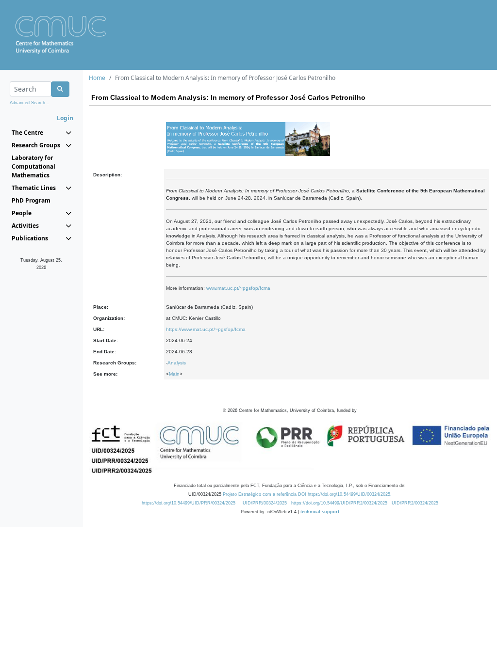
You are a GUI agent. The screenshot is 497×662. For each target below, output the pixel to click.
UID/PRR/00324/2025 (265, 503)
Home (97, 78)
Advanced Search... (30, 102)
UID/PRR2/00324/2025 (415, 503)
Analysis (176, 362)
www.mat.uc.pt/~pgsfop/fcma (238, 288)
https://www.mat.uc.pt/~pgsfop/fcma (206, 329)
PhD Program (31, 200)
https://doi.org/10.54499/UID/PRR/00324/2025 (188, 503)
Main (174, 374)
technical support (319, 511)
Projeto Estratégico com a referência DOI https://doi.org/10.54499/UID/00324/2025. (307, 494)
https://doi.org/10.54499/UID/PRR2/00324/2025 (339, 503)
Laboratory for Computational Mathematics (33, 166)
